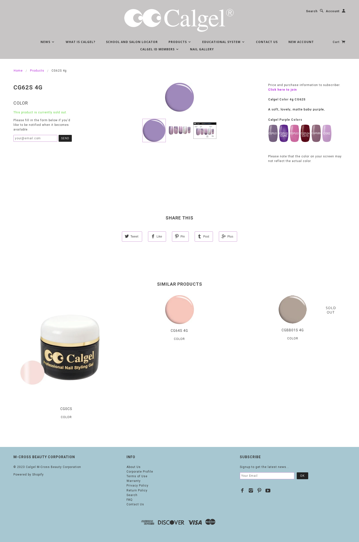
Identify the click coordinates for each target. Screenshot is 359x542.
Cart (336, 42)
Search (311, 11)
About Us (134, 467)
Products (178, 42)
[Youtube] (268, 490)
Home (18, 70)
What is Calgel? (80, 42)
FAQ (130, 499)
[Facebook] (242, 490)
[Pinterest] (259, 490)
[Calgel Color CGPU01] (273, 133)
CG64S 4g (179, 331)
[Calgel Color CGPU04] (305, 133)
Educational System (222, 42)
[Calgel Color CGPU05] (316, 133)
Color (20, 103)
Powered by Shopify (28, 474)
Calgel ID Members (158, 49)
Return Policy (137, 490)
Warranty (134, 481)
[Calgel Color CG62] (327, 133)
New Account (301, 42)
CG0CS (66, 409)
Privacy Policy (137, 485)
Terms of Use (137, 476)
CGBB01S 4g (293, 330)
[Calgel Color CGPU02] (284, 133)
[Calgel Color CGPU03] (294, 133)
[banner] (179, 19)
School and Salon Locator (132, 42)
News (46, 42)
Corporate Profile (140, 471)
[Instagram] (250, 490)
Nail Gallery (202, 49)
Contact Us (267, 42)
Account (332, 11)
